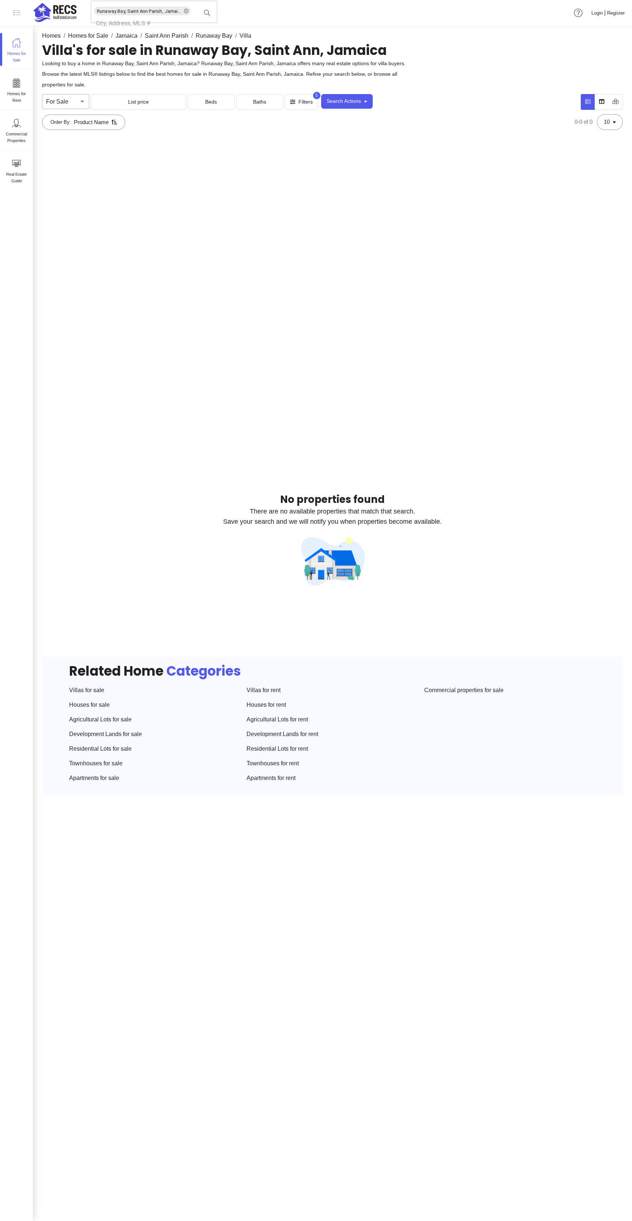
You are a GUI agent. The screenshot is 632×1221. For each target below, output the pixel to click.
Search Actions (344, 101)
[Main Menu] (17, 12)
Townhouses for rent (273, 763)
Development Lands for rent (282, 734)
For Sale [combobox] (57, 101)
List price (138, 102)
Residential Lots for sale (100, 749)
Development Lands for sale (105, 734)
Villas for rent (264, 690)
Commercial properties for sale (464, 690)
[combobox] (143, 23)
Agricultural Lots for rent (277, 719)
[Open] (214, 13)
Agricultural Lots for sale (100, 719)
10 (607, 122)
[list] (588, 102)
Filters (305, 102)
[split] (602, 102)
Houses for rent (266, 705)
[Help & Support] (578, 12)
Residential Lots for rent (277, 749)
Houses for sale (89, 705)
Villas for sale (86, 690)
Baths (259, 102)
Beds (211, 102)
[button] (142, 11)
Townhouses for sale (96, 763)
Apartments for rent (271, 778)
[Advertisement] (281, 218)
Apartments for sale (94, 778)
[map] (616, 102)
